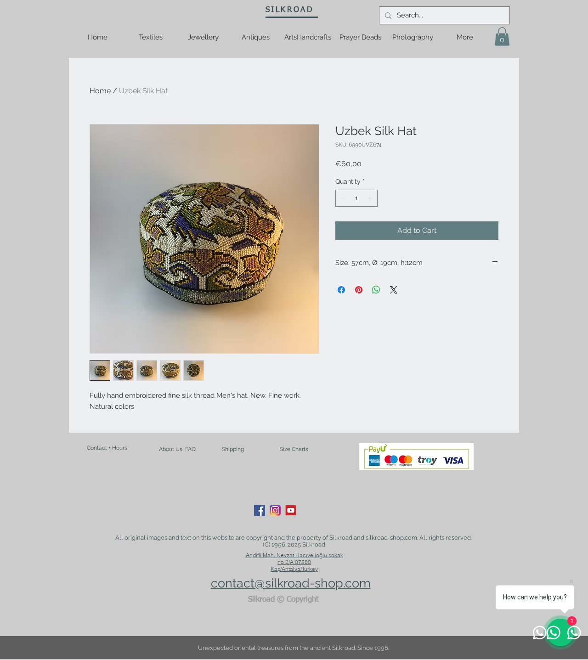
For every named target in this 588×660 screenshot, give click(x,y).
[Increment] (370, 198)
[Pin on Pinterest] (358, 289)
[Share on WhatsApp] (376, 289)
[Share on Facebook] (341, 289)
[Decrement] (342, 198)
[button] (502, 36)
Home (100, 90)
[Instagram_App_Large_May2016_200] (275, 510)
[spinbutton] (356, 198)
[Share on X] (393, 289)
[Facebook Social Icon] (259, 510)
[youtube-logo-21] (290, 510)
